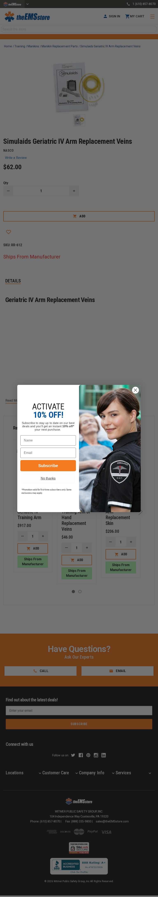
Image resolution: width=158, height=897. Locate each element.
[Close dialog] (135, 390)
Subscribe (48, 465)
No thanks (48, 478)
